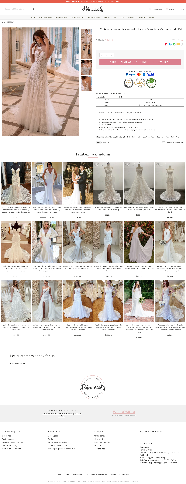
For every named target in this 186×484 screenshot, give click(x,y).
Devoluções (119, 112)
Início (3, 22)
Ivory (149, 137)
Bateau (112, 137)
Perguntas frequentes (134, 112)
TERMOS (110, 481)
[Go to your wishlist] (150, 8)
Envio (110, 112)
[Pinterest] (154, 438)
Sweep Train (170, 137)
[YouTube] (160, 438)
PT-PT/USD (180, 9)
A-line (107, 137)
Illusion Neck (141, 137)
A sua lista (175, 39)
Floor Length (120, 137)
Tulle (177, 137)
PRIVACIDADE (119, 481)
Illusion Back (131, 137)
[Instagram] (148, 438)
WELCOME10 (124, 412)
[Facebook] (142, 438)
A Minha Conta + (158, 9)
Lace (153, 137)
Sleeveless (160, 137)
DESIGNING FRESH (131, 481)
